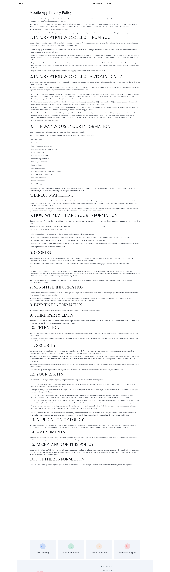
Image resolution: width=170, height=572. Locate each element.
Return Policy (107, 571)
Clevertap (98, 226)
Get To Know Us (106, 567)
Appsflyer (109, 226)
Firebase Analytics (88, 226)
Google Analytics (76, 226)
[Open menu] (19, 4)
